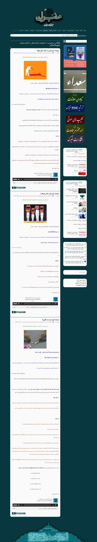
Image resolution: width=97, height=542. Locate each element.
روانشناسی (32, 30)
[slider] (15, 179)
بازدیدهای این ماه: (82, 283)
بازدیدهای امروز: (82, 280)
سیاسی (59, 30)
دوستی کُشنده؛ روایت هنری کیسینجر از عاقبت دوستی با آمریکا (72, 151)
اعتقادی (63, 30)
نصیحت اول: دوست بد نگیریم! (50, 320)
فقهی (77, 30)
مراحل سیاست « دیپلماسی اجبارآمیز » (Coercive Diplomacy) (72, 190)
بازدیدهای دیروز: (82, 281)
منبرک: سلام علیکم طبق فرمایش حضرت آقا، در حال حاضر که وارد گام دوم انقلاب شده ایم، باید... (75, 252)
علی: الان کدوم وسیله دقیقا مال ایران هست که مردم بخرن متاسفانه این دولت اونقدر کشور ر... (75, 263)
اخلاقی (81, 30)
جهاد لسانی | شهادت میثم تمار (79, 160)
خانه (59, 39)
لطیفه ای (26, 30)
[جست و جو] (64, 41)
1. (46, 182)
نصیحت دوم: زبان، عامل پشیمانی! (50, 194)
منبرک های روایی (71, 30)
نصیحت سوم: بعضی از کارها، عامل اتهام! (48, 51)
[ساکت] (19, 179)
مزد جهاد (76, 170)
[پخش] (56, 179)
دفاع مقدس (45, 30)
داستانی (50, 30)
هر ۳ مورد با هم (55, 168)
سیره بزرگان (39, 30)
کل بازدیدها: (83, 285)
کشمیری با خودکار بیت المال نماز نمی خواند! (76, 156)
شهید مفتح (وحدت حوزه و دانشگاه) (70, 35)
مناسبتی (21, 30)
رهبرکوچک (75, 207)
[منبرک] (48, 17)
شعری (55, 30)
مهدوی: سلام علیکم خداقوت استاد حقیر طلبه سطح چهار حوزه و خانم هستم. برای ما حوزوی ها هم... (75, 258)
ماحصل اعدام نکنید (82, 228)
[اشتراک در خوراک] (10, 47)
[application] (35, 179)
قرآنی (85, 30)
